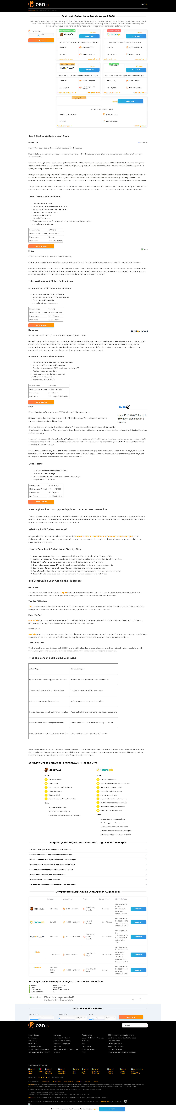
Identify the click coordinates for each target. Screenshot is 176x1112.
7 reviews (115, 101)
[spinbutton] (41, 1018)
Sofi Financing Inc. (110, 59)
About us (78, 1081)
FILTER (41, 40)
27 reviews (139, 66)
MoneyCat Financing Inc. (65, 59)
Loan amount (36, 31)
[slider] (41, 1017)
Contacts (87, 1081)
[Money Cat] (86, 33)
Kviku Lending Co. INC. (111, 92)
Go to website (41, 246)
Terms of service (68, 1081)
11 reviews (139, 32)
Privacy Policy (56, 1081)
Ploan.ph (31, 1084)
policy (96, 1109)
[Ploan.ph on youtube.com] (131, 1101)
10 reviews (93, 32)
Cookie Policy (45, 1081)
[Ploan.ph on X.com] (125, 1101)
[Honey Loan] (87, 66)
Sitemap (95, 1081)
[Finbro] (133, 33)
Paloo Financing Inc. (63, 126)
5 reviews (92, 66)
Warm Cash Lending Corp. (65, 92)
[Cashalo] (109, 101)
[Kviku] (133, 66)
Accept (112, 1109)
